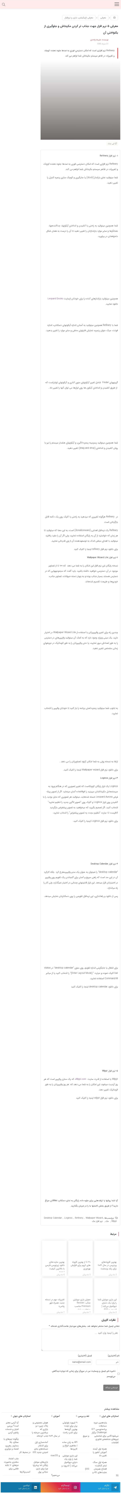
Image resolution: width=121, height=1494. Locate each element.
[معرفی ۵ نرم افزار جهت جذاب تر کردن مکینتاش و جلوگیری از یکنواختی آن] (80, 100)
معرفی (103, 17)
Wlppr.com (81, 1079)
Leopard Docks (55, 298)
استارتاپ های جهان (21, 1416)
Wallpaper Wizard (94, 1218)
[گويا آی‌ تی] (60, 5)
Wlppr (114, 1221)
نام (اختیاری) (114, 1355)
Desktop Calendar (53, 1218)
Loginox (68, 1218)
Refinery (79, 1218)
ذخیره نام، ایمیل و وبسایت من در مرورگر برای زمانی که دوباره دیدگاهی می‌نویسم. (83, 1373)
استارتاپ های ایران (109, 1416)
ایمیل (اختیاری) (85, 1355)
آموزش (56, 1416)
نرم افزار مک (97, 1221)
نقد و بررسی (83, 1416)
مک (107, 1221)
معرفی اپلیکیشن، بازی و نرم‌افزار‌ (79, 17)
